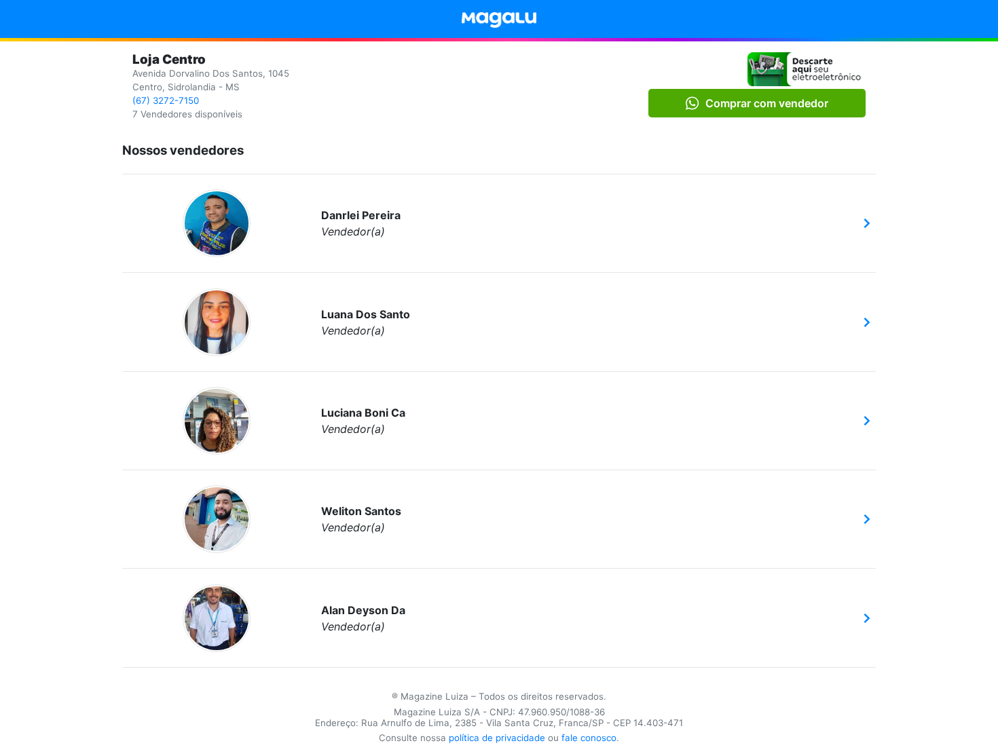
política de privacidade (497, 737)
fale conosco (588, 737)
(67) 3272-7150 (165, 100)
